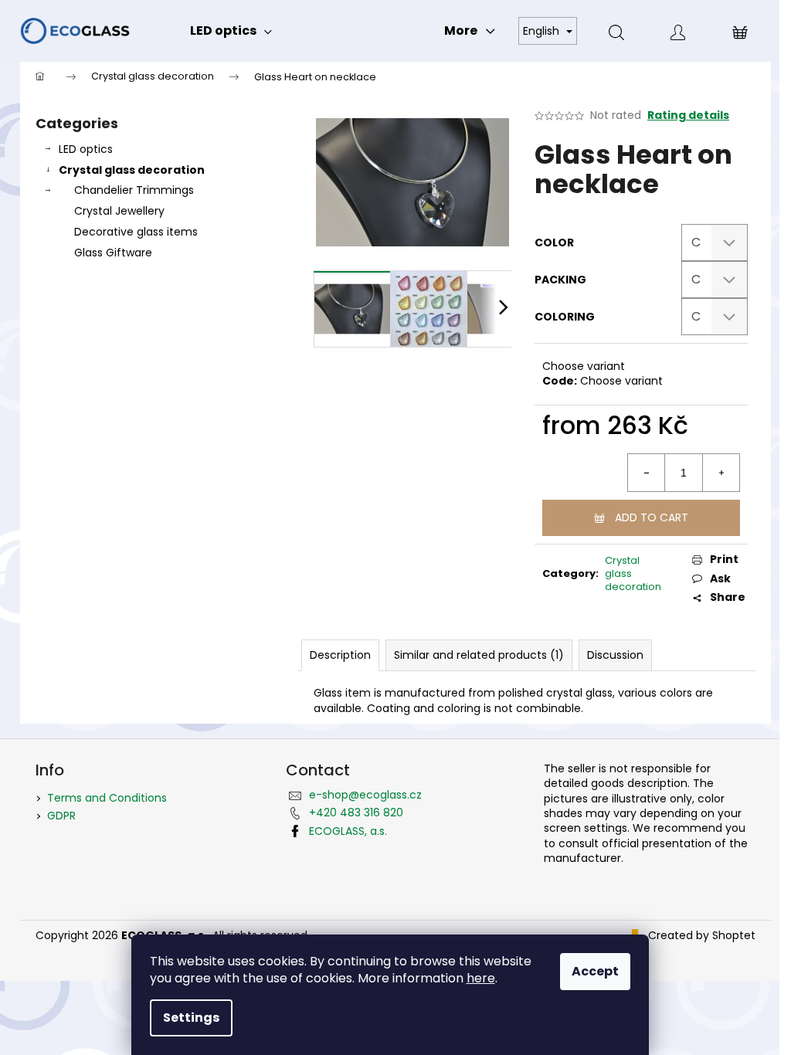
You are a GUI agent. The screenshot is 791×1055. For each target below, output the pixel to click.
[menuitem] (231, 31)
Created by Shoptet (701, 935)
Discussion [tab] (615, 655)
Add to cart (651, 517)
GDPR (61, 815)
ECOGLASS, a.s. (348, 831)
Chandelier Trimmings (134, 190)
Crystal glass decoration (132, 170)
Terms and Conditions (107, 798)
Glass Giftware (113, 252)
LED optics (86, 149)
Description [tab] (340, 655)
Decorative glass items (136, 231)
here (481, 978)
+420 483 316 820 (356, 812)
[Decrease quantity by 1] (646, 472)
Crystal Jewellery (119, 211)
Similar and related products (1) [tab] (479, 655)
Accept (595, 971)
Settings (191, 1017)
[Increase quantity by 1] (720, 472)
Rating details (688, 115)
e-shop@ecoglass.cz (365, 794)
